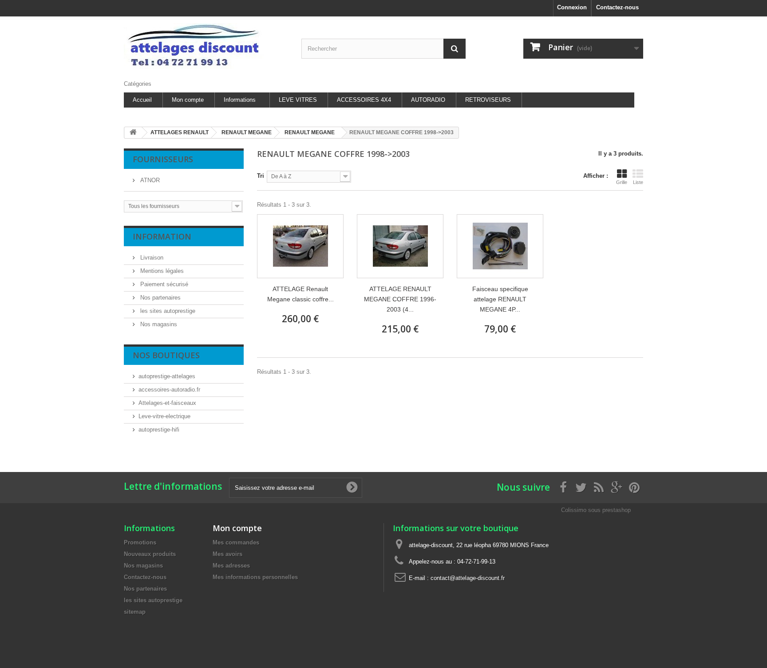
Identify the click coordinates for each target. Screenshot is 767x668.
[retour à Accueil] (133, 132)
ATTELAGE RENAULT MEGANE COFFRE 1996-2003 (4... (400, 299)
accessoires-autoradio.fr (169, 389)
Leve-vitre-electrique (164, 416)
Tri (260, 175)
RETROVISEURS (488, 99)
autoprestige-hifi (158, 429)
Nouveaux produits (150, 554)
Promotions (140, 542)
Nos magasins (157, 324)
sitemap (135, 611)
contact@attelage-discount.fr (468, 578)
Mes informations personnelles (255, 577)
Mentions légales (161, 271)
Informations (240, 99)
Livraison (150, 257)
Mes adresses (231, 565)
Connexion (572, 7)
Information (162, 236)
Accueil (142, 99)
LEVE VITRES (298, 99)
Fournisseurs (163, 159)
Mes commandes (236, 542)
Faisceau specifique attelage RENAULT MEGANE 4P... (500, 299)
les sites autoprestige (166, 311)
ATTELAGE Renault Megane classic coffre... (300, 294)
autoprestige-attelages (166, 376)
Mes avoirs (227, 554)
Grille (621, 182)
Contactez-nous (617, 7)
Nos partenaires (159, 297)
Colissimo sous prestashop (596, 510)
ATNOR (149, 180)
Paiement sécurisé (163, 284)
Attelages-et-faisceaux (167, 403)
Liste (638, 182)
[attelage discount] (206, 46)
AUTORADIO (428, 99)
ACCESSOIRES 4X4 (364, 99)
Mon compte (188, 99)
